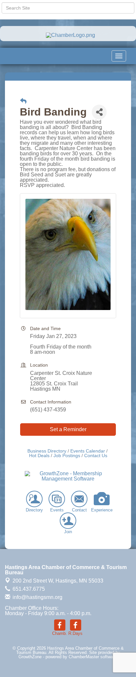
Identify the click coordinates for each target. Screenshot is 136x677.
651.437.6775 (28, 589)
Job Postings (66, 455)
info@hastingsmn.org (36, 597)
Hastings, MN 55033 (58, 581)
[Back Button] (23, 101)
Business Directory (46, 451)
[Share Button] (99, 112)
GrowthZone (30, 656)
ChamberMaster (84, 656)
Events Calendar (87, 451)
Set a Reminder (68, 429)
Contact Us (95, 455)
